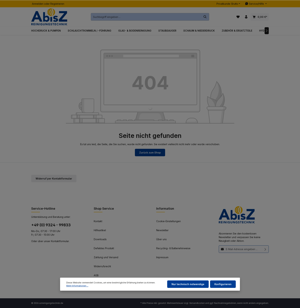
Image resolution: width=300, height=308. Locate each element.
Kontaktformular (60, 241)
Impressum (162, 257)
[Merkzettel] (238, 17)
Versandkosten (197, 303)
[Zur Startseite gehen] (49, 16)
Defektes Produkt (104, 248)
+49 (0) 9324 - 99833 (51, 225)
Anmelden (37, 3)
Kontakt (98, 221)
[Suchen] (205, 17)
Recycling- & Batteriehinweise (173, 248)
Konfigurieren (222, 284)
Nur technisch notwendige (188, 284)
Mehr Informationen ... (77, 285)
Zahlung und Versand (106, 257)
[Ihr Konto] (246, 17)
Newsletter (162, 230)
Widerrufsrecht (102, 266)
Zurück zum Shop (150, 152)
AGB (96, 275)
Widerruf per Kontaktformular (54, 178)
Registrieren (57, 3)
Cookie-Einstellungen (168, 221)
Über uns (161, 239)
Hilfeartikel (100, 230)
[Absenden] (265, 249)
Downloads (100, 239)
